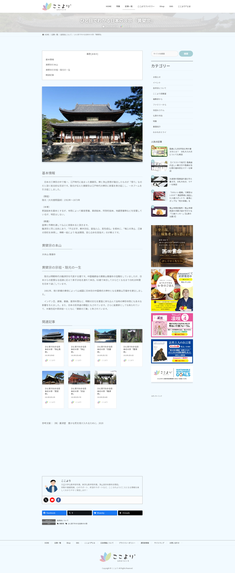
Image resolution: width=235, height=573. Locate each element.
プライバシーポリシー (127, 543)
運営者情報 (145, 543)
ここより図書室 (159, 93)
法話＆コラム (158, 110)
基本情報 (50, 59)
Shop (69, 543)
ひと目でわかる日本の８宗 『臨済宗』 (104, 391)
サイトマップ (159, 543)
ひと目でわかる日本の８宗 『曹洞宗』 (131, 349)
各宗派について (62, 520)
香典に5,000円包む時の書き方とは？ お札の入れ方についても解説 (180, 151)
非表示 (95, 54)
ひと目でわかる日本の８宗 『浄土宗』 (78, 349)
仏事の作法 (158, 115)
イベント (157, 82)
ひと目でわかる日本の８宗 (77, 523)
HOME (47, 543)
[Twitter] (46, 499)
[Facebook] (58, 499)
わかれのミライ (159, 132)
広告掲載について (107, 543)
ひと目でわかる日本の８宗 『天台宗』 (78, 391)
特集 (155, 121)
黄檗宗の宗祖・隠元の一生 (58, 69)
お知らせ (157, 77)
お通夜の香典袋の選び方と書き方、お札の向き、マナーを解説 (180, 181)
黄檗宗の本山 (52, 64)
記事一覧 (58, 543)
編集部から (158, 99)
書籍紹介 (157, 126)
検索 (186, 53)
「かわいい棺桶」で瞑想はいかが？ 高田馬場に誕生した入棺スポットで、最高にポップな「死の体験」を (181, 196)
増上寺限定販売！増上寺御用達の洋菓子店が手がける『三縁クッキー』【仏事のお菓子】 (180, 212)
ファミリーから (159, 104)
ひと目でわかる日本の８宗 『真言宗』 (52, 391)
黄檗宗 (61, 523)
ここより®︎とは (89, 543)
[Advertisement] (92, 453)
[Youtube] (52, 499)
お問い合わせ (174, 543)
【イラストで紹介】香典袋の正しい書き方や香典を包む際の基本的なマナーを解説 (180, 166)
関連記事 (50, 74)
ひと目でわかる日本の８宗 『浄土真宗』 (53, 349)
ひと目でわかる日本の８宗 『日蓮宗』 (104, 349)
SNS (77, 543)
